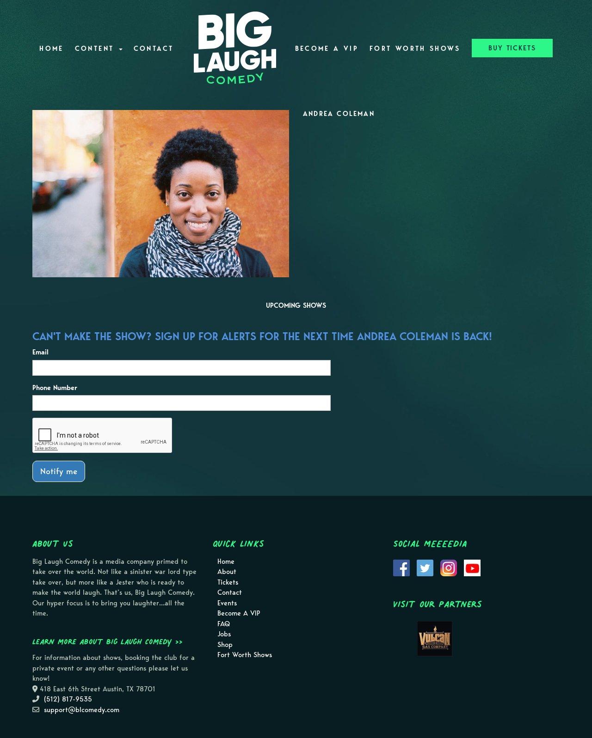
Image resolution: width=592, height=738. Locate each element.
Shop (225, 644)
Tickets (227, 582)
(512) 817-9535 (68, 699)
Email (40, 352)
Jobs (224, 634)
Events (227, 603)
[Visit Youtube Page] (472, 567)
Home (51, 48)
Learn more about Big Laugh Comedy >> (107, 641)
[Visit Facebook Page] (401, 567)
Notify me (58, 471)
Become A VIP (326, 48)
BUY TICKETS (512, 48)
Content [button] (96, 48)
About (226, 571)
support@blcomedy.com (81, 710)
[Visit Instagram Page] (448, 567)
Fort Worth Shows (415, 48)
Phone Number (54, 388)
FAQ (223, 624)
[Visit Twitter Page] (425, 567)
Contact (154, 48)
